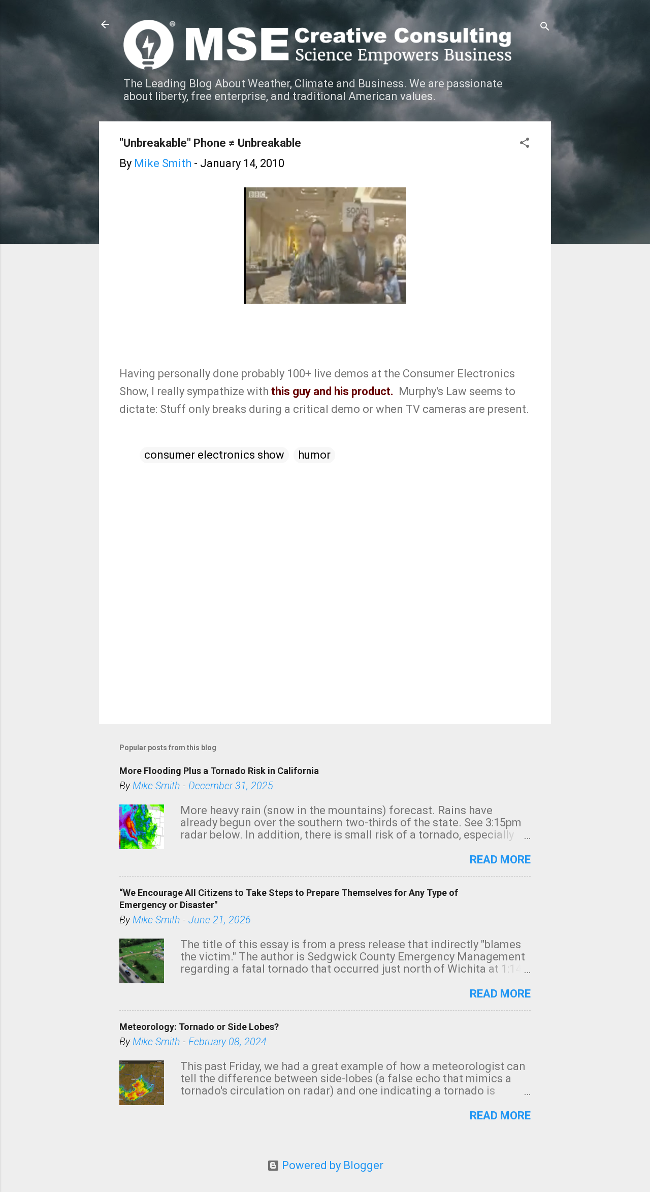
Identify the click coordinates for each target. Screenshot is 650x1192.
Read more (500, 859)
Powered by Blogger (331, 1165)
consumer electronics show (214, 454)
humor (314, 454)
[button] (524, 144)
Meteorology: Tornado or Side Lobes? (199, 1026)
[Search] (545, 27)
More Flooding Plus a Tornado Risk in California (219, 770)
